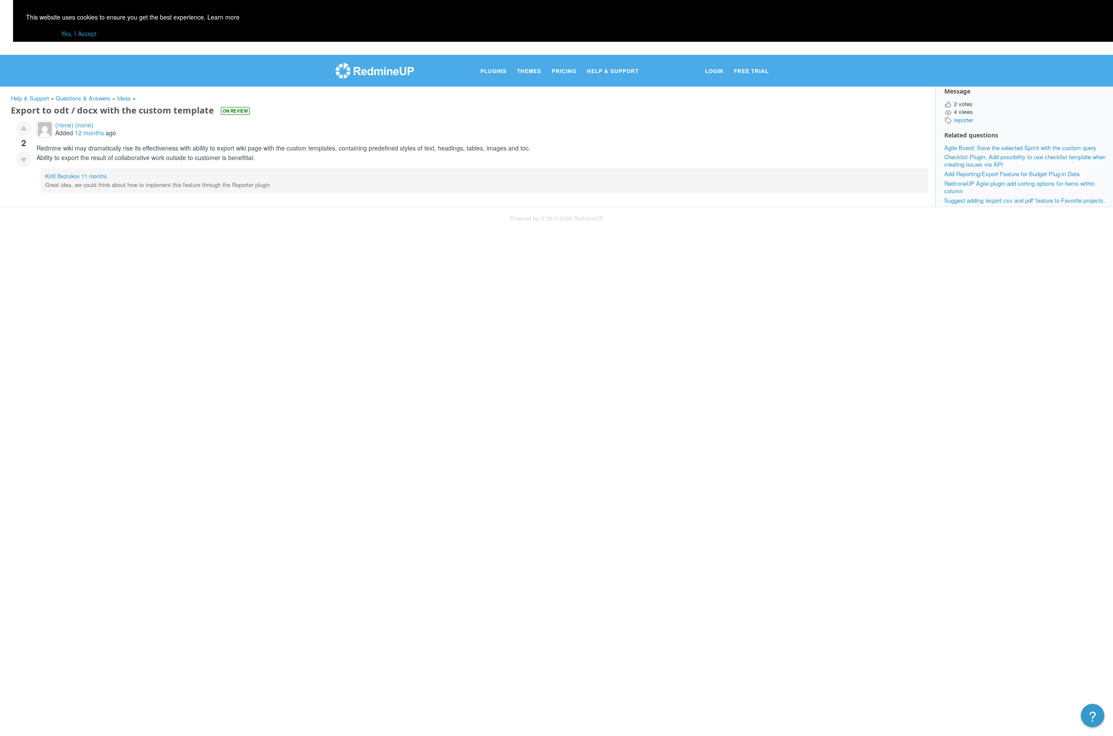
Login (714, 71)
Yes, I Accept (79, 33)
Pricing (564, 71)
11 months (94, 176)
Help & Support (613, 71)
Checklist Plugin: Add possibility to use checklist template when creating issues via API (1025, 160)
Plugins (493, 71)
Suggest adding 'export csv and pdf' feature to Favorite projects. (1024, 200)
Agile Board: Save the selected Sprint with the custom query (1020, 148)
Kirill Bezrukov (62, 176)
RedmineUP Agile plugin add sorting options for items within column (1019, 187)
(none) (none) (74, 124)
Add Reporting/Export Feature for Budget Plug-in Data (1012, 174)
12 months (89, 132)
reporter (963, 120)
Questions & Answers (83, 98)
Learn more (223, 17)
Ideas (124, 98)
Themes (529, 71)
